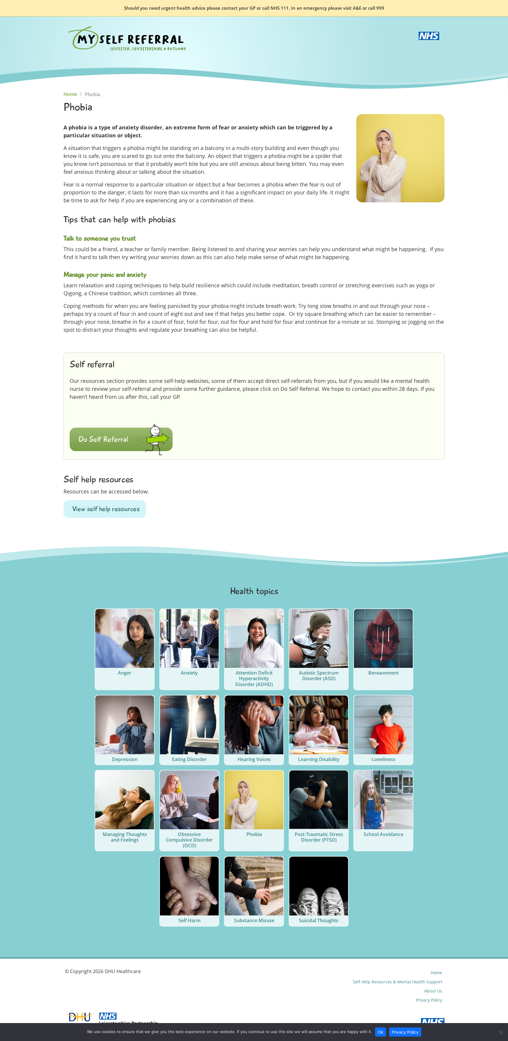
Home (70, 94)
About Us (433, 991)
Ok (380, 1032)
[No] (501, 1032)
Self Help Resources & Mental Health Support (397, 982)
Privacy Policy (429, 1000)
